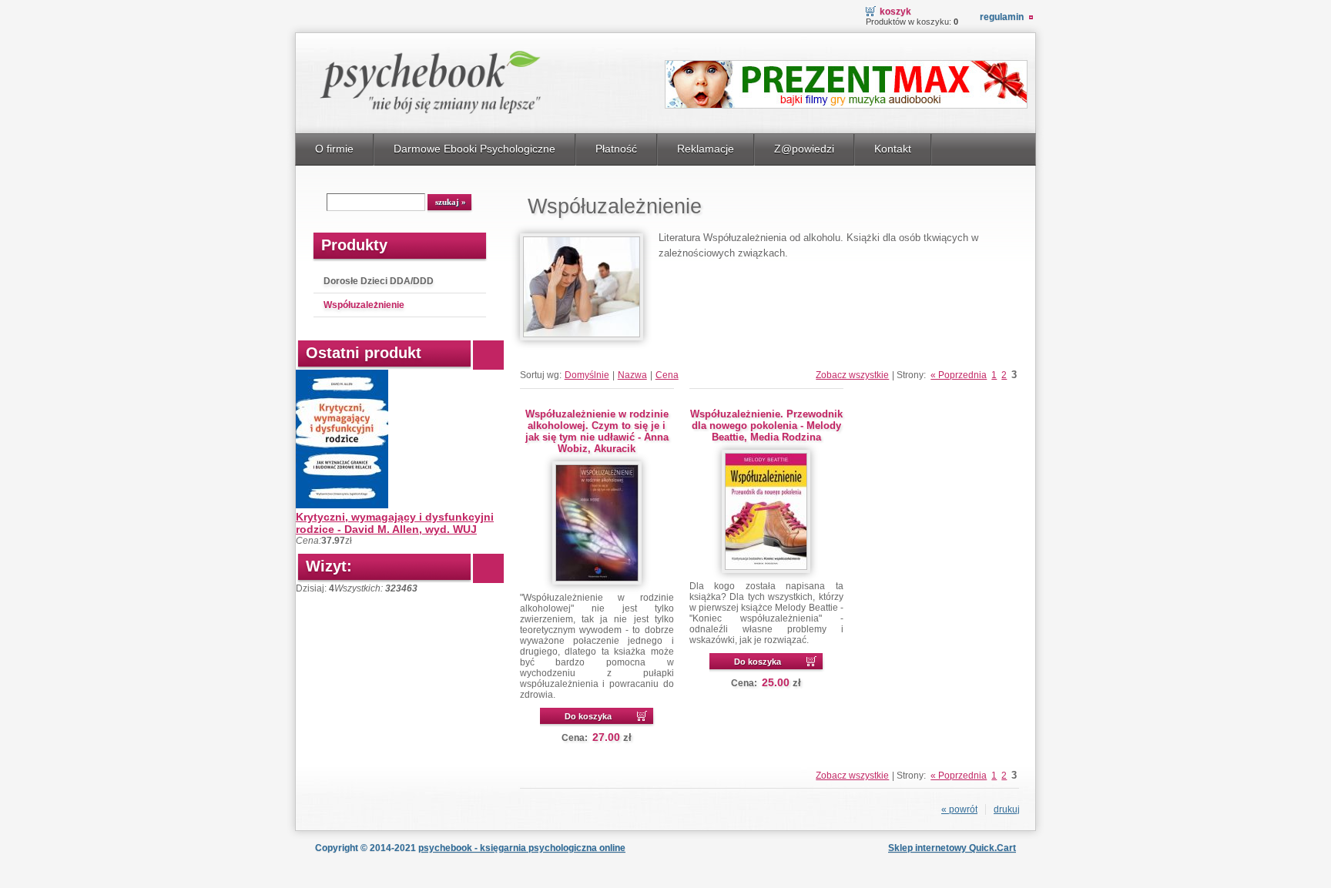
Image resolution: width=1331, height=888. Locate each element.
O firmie (334, 148)
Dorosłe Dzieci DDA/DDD (379, 281)
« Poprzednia (958, 375)
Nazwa (632, 375)
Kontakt (892, 148)
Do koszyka (588, 716)
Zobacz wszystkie (852, 375)
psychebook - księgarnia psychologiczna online (521, 848)
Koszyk (895, 11)
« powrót (959, 809)
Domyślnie (587, 375)
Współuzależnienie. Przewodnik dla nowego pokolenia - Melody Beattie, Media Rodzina (766, 425)
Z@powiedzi (804, 148)
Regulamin (1002, 17)
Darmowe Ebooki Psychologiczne (474, 148)
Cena (667, 375)
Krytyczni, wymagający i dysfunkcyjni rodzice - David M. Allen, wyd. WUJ (395, 523)
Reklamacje (705, 148)
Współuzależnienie (364, 305)
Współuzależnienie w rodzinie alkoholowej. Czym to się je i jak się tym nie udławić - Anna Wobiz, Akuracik (597, 431)
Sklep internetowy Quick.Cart (952, 848)
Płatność (616, 148)
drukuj (1007, 809)
